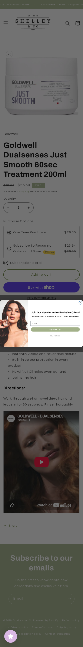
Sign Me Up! (55, 329)
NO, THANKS (55, 335)
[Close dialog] (80, 302)
